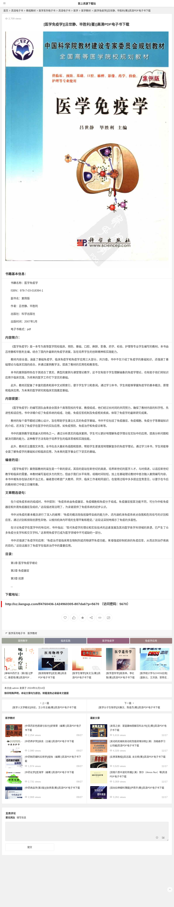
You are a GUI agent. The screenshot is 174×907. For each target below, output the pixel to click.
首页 (5, 10)
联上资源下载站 (87, 3)
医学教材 (86, 10)
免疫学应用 (151, 640)
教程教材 (31, 10)
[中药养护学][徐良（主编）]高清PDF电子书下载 (49, 741)
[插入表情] (157, 838)
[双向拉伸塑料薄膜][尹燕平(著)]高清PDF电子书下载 (137, 787)
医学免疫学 (108, 640)
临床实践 (65, 640)
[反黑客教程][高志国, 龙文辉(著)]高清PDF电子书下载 (138, 756)
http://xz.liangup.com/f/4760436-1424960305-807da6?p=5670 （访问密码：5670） (67, 604)
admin (15, 688)
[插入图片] (163, 838)
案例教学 (23, 640)
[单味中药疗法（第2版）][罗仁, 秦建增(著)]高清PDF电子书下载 (18, 677)
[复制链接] (100, 617)
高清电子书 (17, 10)
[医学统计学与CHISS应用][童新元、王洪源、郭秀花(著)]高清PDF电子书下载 (153, 677)
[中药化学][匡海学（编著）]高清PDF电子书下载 (49, 772)
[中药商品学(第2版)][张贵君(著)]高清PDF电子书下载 (52, 787)
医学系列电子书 (47, 10)
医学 (75, 10)
